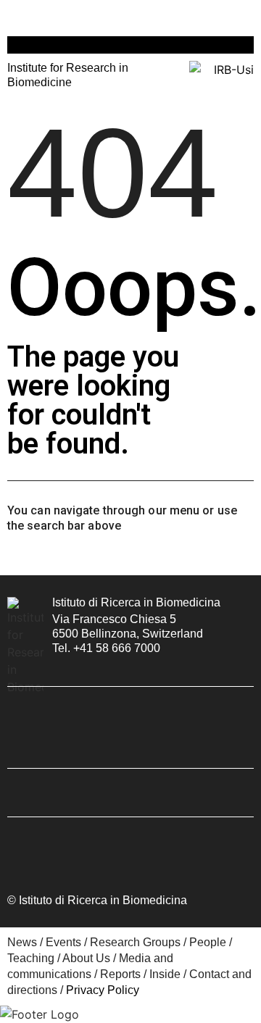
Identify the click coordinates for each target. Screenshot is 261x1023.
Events (63, 942)
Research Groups (135, 942)
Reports (120, 974)
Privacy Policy (102, 990)
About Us (86, 958)
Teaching (30, 958)
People (207, 942)
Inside (165, 974)
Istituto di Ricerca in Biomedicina (136, 602)
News (22, 942)
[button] (14, 16)
